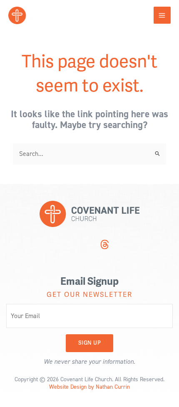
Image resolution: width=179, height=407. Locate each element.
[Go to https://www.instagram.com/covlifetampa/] (73, 245)
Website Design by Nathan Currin (89, 386)
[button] (90, 343)
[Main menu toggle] (162, 15)
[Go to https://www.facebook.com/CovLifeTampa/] (89, 245)
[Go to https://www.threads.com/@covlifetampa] (104, 245)
